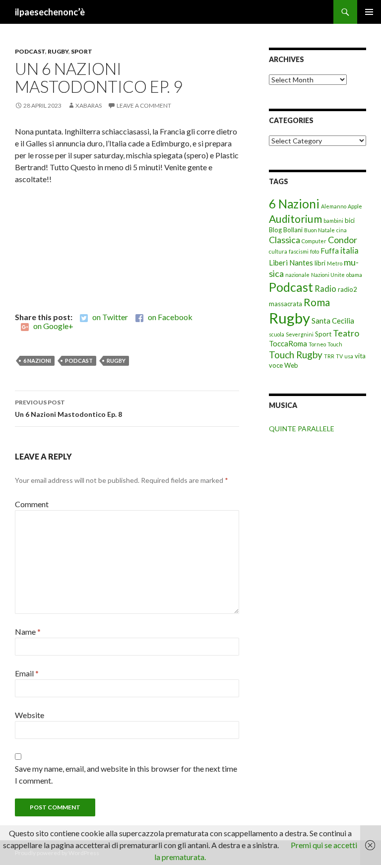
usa (348, 356)
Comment (32, 504)
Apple (355, 206)
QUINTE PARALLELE (301, 428)
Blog (275, 230)
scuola (276, 334)
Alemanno (333, 206)
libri (320, 263)
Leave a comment (144, 105)
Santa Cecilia (333, 320)
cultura (278, 251)
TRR (329, 356)
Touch (334, 344)
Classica (284, 239)
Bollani (293, 230)
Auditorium (295, 218)
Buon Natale (319, 230)
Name (28, 631)
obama (354, 274)
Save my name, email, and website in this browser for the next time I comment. (126, 774)
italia (349, 251)
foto (314, 251)
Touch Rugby (295, 354)
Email (27, 673)
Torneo (317, 344)
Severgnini (300, 334)
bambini (333, 220)
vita (360, 356)
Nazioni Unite (328, 274)
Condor (342, 239)
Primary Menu (369, 12)
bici (350, 220)
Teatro (346, 333)
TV (339, 356)
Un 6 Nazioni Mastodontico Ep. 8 (68, 408)
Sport (81, 51)
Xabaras (88, 105)
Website (29, 715)
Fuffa (329, 250)
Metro (334, 263)
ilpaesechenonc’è (50, 11)
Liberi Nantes (291, 262)
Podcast (30, 51)
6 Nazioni (37, 360)
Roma (317, 302)
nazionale (297, 274)
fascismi (299, 251)
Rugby (58, 51)
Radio (325, 289)
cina (341, 230)
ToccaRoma (288, 343)
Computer (314, 241)
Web (291, 365)
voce (276, 365)
